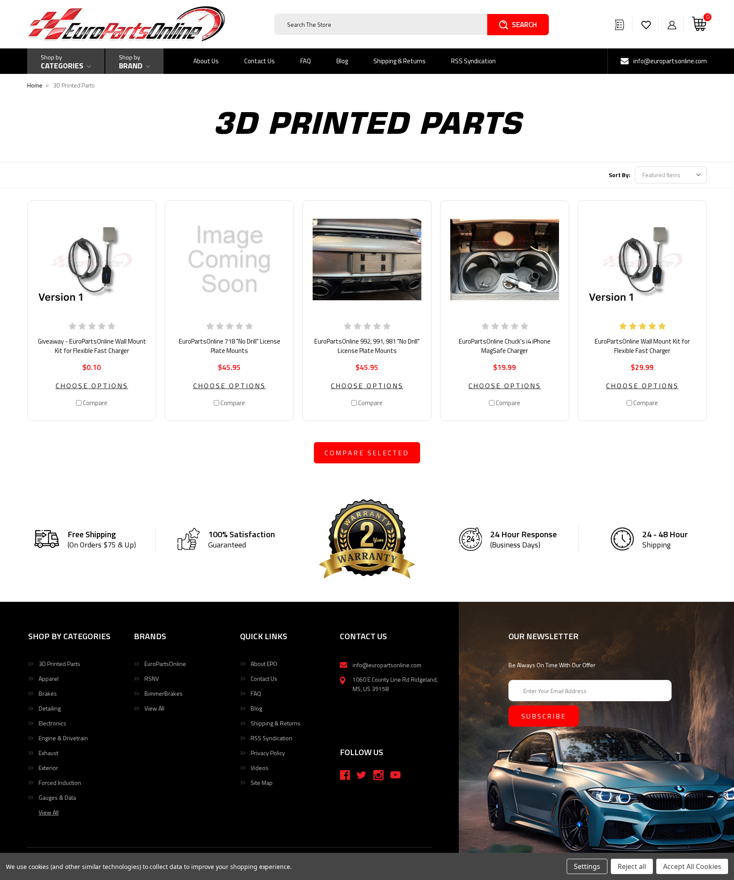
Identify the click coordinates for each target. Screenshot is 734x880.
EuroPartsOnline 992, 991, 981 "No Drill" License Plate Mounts (367, 346)
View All (154, 708)
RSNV (151, 678)
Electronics (52, 723)
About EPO (264, 663)
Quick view (92, 259)
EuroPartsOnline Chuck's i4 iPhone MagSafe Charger (504, 346)
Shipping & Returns (399, 61)
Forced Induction (60, 782)
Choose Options (92, 385)
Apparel (49, 678)
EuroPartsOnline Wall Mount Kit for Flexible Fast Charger (642, 346)
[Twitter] (361, 775)
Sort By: (619, 174)
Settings (587, 866)
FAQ (305, 61)
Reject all (632, 866)
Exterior (48, 767)
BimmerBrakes (163, 693)
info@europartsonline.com (670, 61)
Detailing (50, 708)
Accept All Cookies (692, 866)
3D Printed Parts (59, 663)
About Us (206, 61)
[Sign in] (672, 24)
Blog (342, 61)
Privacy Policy (268, 752)
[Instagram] (378, 775)
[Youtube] (395, 775)
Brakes (48, 693)
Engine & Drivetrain (63, 737)
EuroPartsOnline (165, 663)
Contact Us (259, 61)
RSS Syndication (473, 61)
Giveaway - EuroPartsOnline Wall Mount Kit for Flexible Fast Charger (92, 346)
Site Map (262, 782)
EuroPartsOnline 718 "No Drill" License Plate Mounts (229, 346)
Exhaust (48, 752)
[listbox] (671, 174)
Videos (259, 767)
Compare (94, 403)
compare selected (367, 453)
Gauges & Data (57, 797)
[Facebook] (345, 775)
